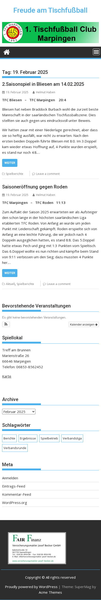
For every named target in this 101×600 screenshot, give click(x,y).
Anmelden (10, 478)
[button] (6, 324)
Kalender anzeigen (82, 324)
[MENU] (96, 52)
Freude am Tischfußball (50, 10)
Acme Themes (50, 592)
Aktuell (10, 284)
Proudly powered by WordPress (31, 586)
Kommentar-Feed (16, 494)
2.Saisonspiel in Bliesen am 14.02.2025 (43, 84)
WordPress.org (14, 502)
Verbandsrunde (15, 448)
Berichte (9, 438)
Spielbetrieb (49, 438)
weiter (9, 163)
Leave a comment (48, 174)
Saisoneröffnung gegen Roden (34, 187)
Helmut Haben (45, 92)
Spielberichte (14, 174)
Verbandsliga (72, 438)
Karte (6, 376)
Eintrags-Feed (13, 486)
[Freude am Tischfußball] (6, 51)
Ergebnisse (28, 438)
